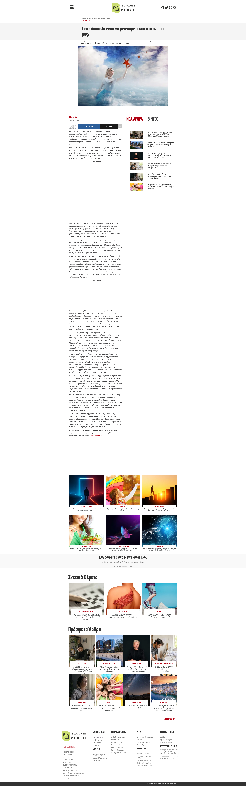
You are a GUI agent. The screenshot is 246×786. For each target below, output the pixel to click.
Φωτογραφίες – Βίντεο (119, 753)
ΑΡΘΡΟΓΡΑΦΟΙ (67, 755)
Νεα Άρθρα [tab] (134, 119)
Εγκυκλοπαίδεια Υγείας (86, 611)
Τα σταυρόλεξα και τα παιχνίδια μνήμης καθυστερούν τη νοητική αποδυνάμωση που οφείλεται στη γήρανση (86, 616)
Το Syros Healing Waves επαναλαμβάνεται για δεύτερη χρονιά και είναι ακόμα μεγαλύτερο (164, 707)
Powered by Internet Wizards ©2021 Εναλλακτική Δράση (162, 783)
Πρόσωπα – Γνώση (167, 732)
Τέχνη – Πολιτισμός (117, 750)
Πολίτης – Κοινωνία (118, 747)
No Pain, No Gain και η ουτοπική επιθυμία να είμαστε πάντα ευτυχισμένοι (159, 166)
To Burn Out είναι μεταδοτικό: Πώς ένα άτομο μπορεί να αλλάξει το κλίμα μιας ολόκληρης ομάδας (159, 134)
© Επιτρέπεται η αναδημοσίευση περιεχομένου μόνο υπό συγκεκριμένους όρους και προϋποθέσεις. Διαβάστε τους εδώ (74, 776)
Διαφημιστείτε (68, 760)
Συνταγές (96, 761)
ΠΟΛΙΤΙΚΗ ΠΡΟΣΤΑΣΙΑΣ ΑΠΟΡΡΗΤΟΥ (123, 567)
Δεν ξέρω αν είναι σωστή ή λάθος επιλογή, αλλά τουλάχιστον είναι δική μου (86, 509)
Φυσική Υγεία (123, 611)
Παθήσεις (159, 611)
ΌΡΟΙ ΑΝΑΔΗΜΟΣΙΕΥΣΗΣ (71, 770)
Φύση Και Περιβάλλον (144, 765)
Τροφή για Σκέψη (166, 742)
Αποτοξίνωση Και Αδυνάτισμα (99, 754)
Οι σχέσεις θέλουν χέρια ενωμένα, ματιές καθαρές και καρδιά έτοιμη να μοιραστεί (160, 186)
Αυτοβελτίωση (159, 663)
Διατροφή (97, 749)
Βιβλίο (84, 19)
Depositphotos (96, 435)
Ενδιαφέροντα (82, 702)
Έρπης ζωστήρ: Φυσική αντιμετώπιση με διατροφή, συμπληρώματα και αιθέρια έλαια (123, 615)
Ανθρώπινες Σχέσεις (118, 737)
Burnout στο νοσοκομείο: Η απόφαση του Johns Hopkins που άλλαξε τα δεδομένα (160, 145)
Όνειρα (108, 19)
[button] (72, 7)
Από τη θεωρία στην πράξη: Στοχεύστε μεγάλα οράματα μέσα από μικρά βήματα (159, 509)
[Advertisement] (95, 192)
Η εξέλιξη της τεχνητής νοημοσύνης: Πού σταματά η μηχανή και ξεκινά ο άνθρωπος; (159, 549)
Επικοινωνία (67, 768)
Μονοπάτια (86, 21)
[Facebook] (162, 7)
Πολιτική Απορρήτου (70, 765)
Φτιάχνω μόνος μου (144, 763)
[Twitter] (166, 7)
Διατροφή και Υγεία (100, 758)
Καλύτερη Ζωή (82, 663)
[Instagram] (170, 7)
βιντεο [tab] (153, 119)
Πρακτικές (96, 745)
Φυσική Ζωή (141, 748)
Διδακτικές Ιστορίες (100, 19)
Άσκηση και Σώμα (143, 753)
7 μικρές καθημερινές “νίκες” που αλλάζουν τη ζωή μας (123, 509)
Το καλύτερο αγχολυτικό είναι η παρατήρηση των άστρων (137, 706)
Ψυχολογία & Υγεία (109, 663)
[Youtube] (174, 7)
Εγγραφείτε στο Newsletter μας (123, 557)
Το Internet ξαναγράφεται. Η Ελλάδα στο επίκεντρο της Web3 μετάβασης (123, 549)
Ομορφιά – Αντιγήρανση (145, 760)
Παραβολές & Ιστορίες (118, 745)
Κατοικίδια (115, 740)
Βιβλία (109, 702)
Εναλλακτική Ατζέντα (168, 746)
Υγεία (139, 732)
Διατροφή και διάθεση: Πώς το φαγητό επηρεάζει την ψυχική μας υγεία (86, 549)
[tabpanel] (150, 160)
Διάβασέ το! (90, 19)
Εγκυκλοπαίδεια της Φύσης (144, 757)
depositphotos (68, 752)
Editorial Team (74, 120)
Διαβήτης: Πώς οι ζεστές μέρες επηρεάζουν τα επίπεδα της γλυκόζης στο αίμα (159, 615)
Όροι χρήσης (67, 762)
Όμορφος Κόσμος (118, 732)
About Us (66, 757)
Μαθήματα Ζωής (116, 742)
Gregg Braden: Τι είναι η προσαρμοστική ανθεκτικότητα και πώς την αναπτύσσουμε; (160, 155)
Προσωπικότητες (166, 740)
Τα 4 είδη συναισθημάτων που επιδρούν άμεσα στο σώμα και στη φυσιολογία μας (159, 176)
